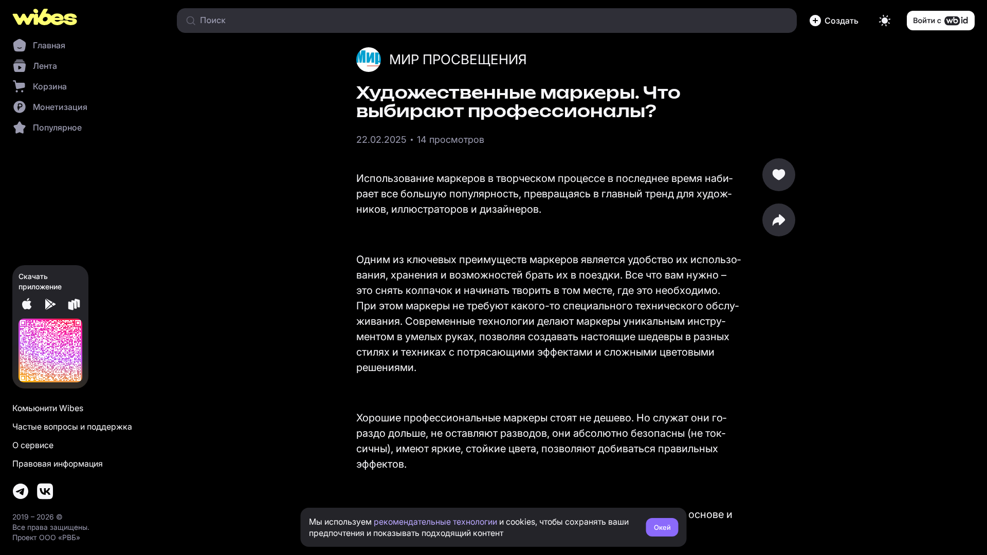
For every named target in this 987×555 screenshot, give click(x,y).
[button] (836, 20)
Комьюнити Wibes (47, 408)
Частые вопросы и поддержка (72, 426)
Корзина (50, 86)
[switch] (884, 20)
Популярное (57, 127)
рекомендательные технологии (435, 521)
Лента (45, 66)
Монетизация (60, 107)
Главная (49, 45)
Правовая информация (57, 463)
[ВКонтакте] (45, 491)
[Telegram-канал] (20, 491)
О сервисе (32, 445)
